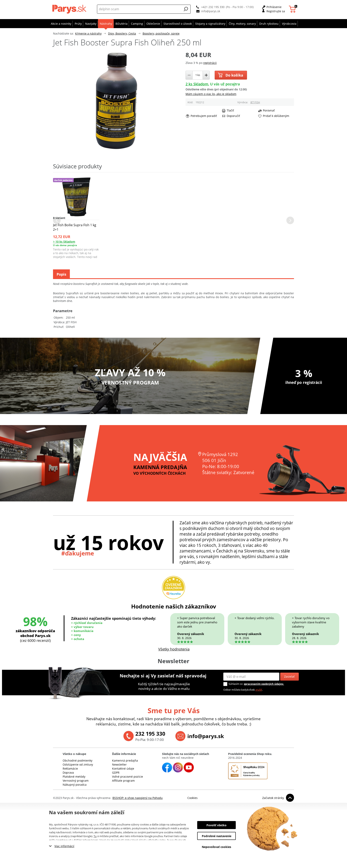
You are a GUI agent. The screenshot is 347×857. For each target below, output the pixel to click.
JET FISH (255, 102)
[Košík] (293, 9)
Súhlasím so (236, 684)
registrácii (210, 63)
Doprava (68, 772)
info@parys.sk (210, 11)
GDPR (115, 772)
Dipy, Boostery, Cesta (122, 33)
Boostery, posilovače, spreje (161, 33)
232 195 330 (150, 733)
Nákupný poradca (75, 784)
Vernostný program (76, 780)
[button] (186, 9)
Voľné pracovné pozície (127, 776)
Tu (95, 836)
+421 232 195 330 (213, 7)
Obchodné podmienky (77, 760)
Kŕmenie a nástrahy (88, 33)
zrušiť (258, 689)
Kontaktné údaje (123, 768)
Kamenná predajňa (125, 760)
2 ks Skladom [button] (197, 84)
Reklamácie (70, 768)
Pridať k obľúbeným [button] (276, 116)
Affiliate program (123, 780)
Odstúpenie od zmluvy (78, 764)
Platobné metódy (74, 776)
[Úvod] (70, 9)
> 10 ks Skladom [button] (64, 241)
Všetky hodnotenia (174, 649)
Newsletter (119, 764)
